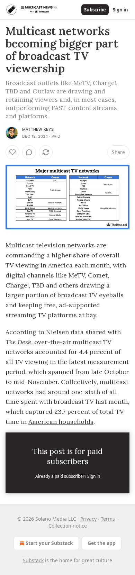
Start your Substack (49, 543)
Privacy (88, 518)
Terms (108, 518)
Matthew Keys (38, 129)
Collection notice (67, 525)
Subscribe (95, 10)
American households (60, 422)
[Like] (12, 152)
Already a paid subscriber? (67, 476)
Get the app (102, 543)
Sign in (120, 10)
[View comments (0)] (29, 152)
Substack (33, 560)
